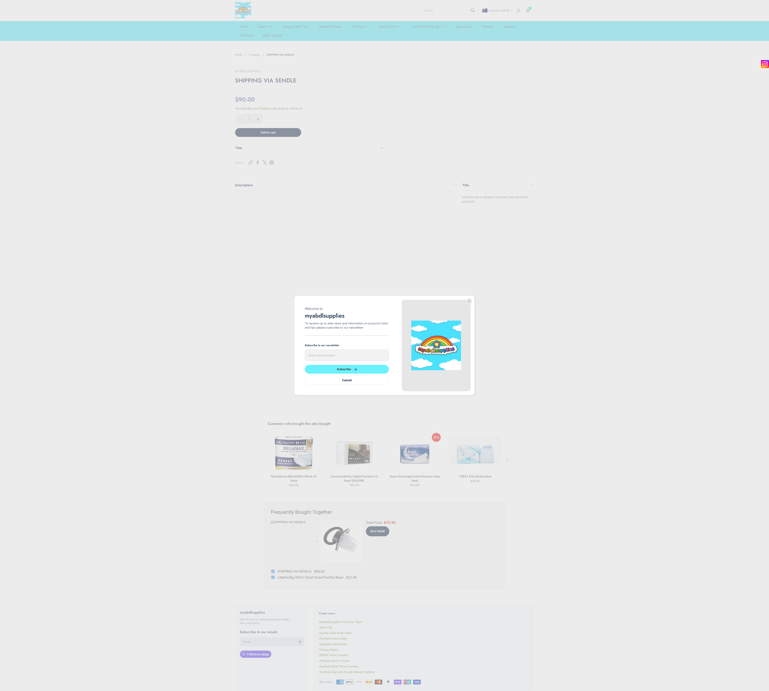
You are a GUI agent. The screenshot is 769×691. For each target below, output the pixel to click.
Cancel (347, 380)
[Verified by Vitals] (26, 672)
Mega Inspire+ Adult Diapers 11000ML (47, 667)
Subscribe (344, 369)
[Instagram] (765, 64)
